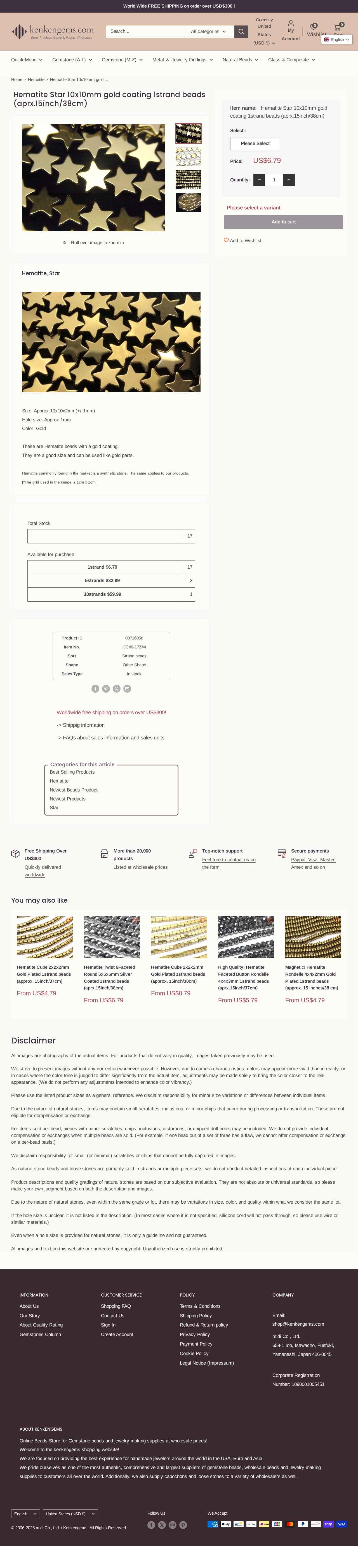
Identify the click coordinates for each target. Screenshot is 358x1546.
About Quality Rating (41, 1325)
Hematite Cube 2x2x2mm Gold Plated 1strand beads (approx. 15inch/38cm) (178, 974)
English (20, 1514)
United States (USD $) (66, 1514)
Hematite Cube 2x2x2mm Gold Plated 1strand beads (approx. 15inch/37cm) (44, 974)
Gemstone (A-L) (69, 59)
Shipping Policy (196, 1315)
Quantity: (240, 179)
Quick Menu (23, 59)
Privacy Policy (195, 1334)
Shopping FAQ (116, 1306)
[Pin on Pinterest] (106, 689)
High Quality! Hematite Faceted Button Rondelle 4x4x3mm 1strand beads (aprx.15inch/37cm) (243, 977)
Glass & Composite (288, 59)
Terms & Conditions (200, 1306)
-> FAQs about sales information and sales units (110, 738)
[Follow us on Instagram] (172, 1525)
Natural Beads (237, 59)
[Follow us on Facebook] (151, 1525)
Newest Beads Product (74, 790)
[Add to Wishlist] (68, 920)
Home (16, 79)
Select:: (253, 130)
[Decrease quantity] (259, 180)
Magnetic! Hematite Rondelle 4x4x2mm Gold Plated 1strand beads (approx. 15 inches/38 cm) (311, 977)
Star (54, 807)
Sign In (108, 1325)
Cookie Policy (194, 1353)
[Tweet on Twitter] (117, 689)
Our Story (30, 1315)
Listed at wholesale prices (141, 867)
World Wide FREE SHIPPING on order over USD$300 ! (179, 6)
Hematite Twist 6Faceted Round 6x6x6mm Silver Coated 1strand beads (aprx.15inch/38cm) (109, 977)
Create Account (117, 1334)
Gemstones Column (40, 1334)
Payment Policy (196, 1344)
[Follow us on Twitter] (162, 1525)
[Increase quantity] (289, 180)
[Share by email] (127, 689)
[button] (336, 39)
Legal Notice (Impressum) (207, 1363)
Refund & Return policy (204, 1325)
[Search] (241, 31)
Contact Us (112, 1315)
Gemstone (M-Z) (119, 59)
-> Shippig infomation (81, 725)
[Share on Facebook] (95, 689)
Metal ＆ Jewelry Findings (179, 59)
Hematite (36, 79)
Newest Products (68, 799)
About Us (29, 1306)
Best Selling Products (72, 772)
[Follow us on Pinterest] (183, 1525)
